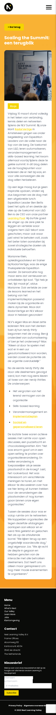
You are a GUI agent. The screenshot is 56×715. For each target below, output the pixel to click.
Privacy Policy (15, 705)
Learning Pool (16, 218)
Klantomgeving (12, 620)
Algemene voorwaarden (35, 705)
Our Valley (9, 611)
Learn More (9, 614)
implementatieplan (25, 416)
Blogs (13, 106)
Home (7, 605)
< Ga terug (14, 27)
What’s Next (10, 608)
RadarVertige (23, 129)
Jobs (6, 617)
